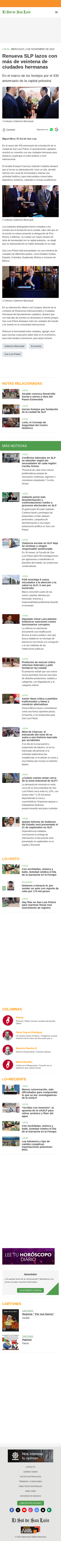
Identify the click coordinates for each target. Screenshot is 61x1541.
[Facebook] (12, 1510)
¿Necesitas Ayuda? (31, 1503)
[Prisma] (8, 1020)
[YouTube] (24, 1510)
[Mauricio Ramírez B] (8, 1050)
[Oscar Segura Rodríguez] (8, 1035)
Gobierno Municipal (14, 346)
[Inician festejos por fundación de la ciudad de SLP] (11, 409)
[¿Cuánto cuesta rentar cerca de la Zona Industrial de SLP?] (11, 793)
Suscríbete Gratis (30, 1290)
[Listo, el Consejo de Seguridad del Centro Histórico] (11, 423)
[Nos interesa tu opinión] (30, 1456)
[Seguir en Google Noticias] (56, 129)
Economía (36, 346)
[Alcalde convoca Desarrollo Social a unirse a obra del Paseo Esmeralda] (11, 395)
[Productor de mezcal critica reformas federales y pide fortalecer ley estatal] (11, 673)
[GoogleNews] (36, 1510)
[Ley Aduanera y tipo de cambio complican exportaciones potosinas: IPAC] (11, 1144)
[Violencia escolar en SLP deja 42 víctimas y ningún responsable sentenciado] (11, 554)
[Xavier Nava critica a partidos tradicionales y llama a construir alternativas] (11, 708)
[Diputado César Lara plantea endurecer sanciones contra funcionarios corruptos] (11, 634)
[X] (18, 1510)
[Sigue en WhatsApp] (51, 129)
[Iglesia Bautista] (8, 1064)
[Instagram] (30, 1510)
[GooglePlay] (49, 1510)
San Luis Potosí (12, 354)
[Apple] (43, 1510)
